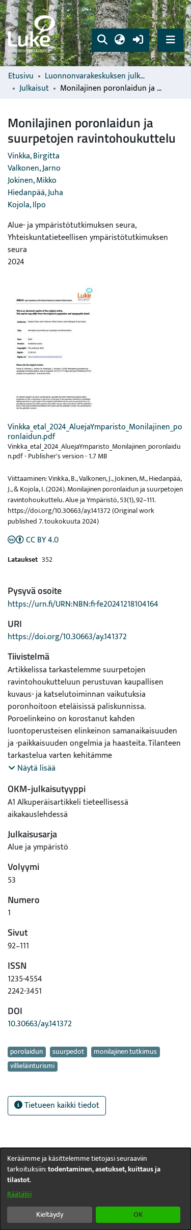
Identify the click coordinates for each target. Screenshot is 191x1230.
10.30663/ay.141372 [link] (40, 1024)
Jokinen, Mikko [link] (32, 180)
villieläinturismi (32, 1066)
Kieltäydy (49, 1214)
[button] (102, 40)
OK (138, 1214)
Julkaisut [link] (34, 89)
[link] (33, 33)
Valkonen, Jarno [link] (34, 168)
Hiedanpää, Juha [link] (35, 193)
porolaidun (26, 1052)
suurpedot (68, 1052)
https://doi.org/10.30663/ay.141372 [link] (67, 637)
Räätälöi (19, 1194)
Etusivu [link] (21, 76)
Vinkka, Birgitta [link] (34, 156)
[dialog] (95, 1189)
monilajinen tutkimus (125, 1052)
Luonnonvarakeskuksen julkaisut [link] (96, 76)
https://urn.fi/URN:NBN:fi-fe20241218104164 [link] (83, 604)
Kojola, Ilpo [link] (27, 205)
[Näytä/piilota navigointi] (170, 40)
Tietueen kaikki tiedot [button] (60, 1105)
